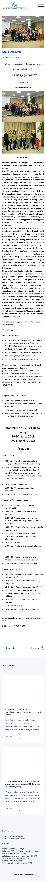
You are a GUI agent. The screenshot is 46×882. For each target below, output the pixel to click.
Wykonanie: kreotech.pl (23, 874)
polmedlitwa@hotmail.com (13, 371)
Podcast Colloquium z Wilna (13, 838)
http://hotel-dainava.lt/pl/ (27, 410)
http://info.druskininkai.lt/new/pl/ (19, 416)
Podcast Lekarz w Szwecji (12, 836)
